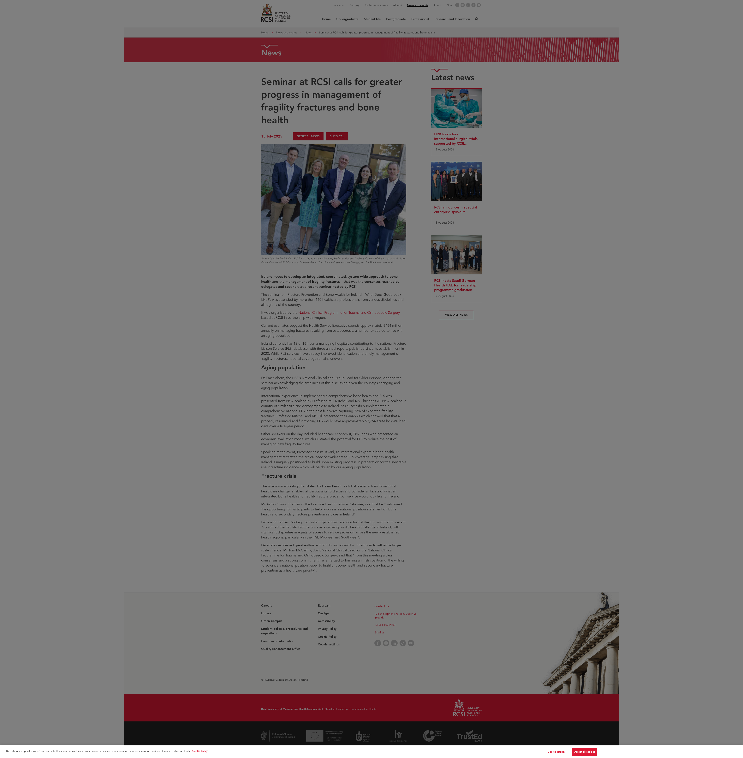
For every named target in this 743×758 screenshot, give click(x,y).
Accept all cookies (584, 751)
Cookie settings (557, 751)
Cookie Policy (199, 751)
